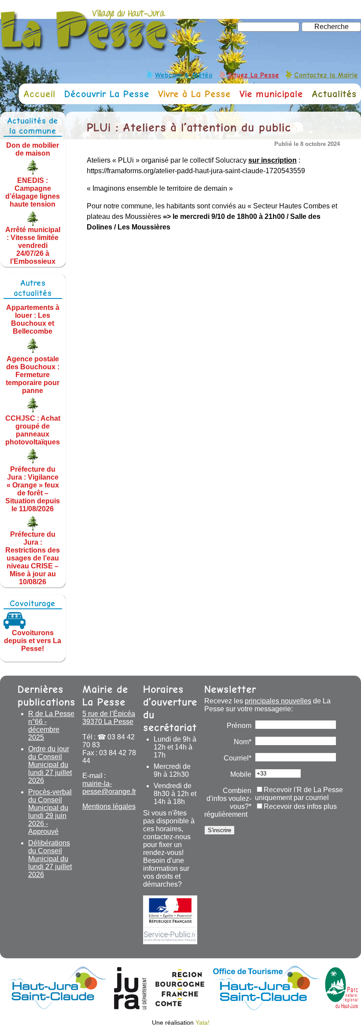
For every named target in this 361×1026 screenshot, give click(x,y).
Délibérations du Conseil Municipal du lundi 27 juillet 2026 (50, 858)
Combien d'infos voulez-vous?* (228, 798)
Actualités (334, 94)
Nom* (242, 742)
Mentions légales (109, 806)
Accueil (39, 94)
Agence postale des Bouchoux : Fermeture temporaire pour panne (32, 374)
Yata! (202, 1022)
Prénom (239, 725)
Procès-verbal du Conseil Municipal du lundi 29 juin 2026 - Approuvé (50, 811)
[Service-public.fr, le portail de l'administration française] (170, 919)
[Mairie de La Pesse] (85, 48)
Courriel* (237, 758)
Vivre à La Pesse (194, 94)
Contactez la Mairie (326, 75)
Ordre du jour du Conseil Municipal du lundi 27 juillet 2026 (50, 764)
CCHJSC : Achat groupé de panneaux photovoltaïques (32, 429)
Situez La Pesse (253, 75)
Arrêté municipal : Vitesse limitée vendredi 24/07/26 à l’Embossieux (32, 245)
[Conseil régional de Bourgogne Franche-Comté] (179, 1007)
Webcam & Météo (184, 75)
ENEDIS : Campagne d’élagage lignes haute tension (32, 192)
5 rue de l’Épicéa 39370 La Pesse (108, 717)
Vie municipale (271, 94)
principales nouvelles (278, 701)
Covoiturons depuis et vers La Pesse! (32, 640)
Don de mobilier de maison (32, 148)
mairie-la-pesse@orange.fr (109, 787)
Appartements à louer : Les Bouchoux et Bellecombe (32, 319)
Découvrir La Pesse (106, 94)
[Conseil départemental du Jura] (130, 1007)
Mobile (240, 774)
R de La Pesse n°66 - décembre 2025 (51, 725)
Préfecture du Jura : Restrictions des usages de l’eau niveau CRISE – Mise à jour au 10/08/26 (32, 558)
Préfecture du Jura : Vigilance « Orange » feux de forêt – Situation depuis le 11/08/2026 (32, 489)
